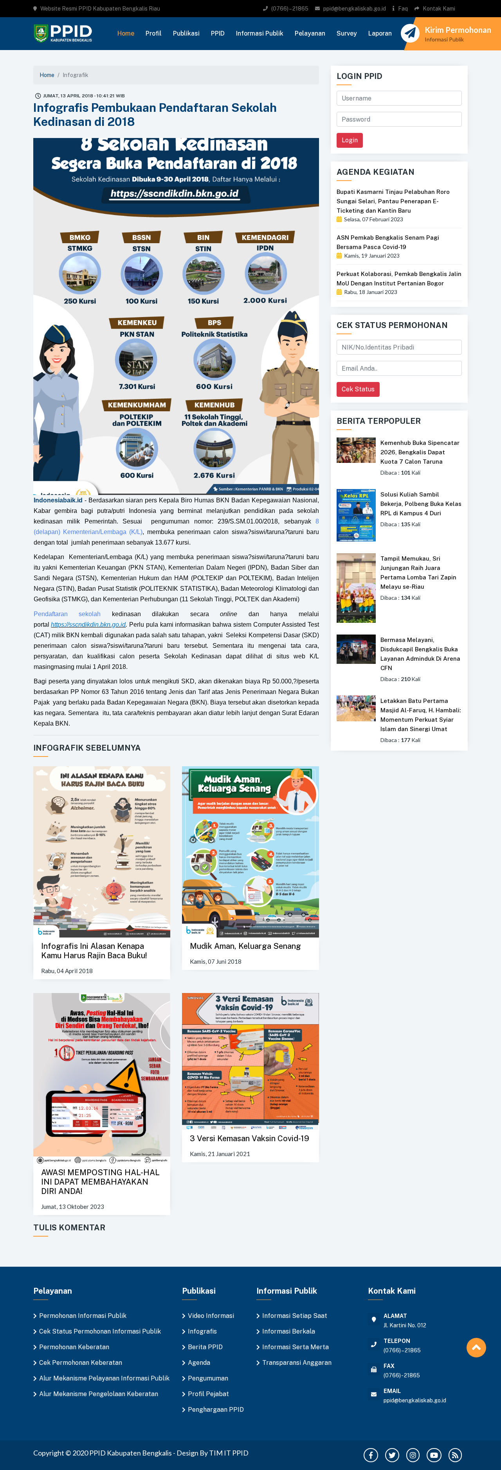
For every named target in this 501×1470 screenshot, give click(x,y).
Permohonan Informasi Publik (82, 1315)
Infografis (202, 1331)
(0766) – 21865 (289, 8)
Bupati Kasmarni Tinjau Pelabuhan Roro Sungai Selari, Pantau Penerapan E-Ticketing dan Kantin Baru (393, 201)
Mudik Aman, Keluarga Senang (245, 946)
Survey (347, 33)
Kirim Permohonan (458, 29)
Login (350, 140)
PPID (218, 33)
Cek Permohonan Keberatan (80, 1362)
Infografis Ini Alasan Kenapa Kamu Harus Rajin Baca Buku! (94, 950)
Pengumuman (208, 1378)
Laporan (380, 33)
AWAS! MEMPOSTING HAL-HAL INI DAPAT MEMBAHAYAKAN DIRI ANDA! (100, 1182)
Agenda (199, 1362)
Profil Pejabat (208, 1394)
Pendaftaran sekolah (67, 614)
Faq (403, 8)
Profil (154, 33)
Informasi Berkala (288, 1331)
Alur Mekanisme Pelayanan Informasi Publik (104, 1378)
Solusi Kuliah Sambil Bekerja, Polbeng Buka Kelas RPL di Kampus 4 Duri (420, 503)
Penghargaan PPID (216, 1409)
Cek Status (358, 389)
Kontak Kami (439, 8)
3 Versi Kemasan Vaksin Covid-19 (249, 1138)
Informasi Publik (259, 33)
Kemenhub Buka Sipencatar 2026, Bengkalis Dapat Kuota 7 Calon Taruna (420, 452)
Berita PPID (205, 1347)
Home (125, 33)
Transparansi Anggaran (297, 1362)
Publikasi (186, 33)
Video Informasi (211, 1315)
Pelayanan (310, 33)
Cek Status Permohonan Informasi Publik (100, 1331)
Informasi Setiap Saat (294, 1315)
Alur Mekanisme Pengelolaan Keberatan (98, 1394)
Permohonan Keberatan (74, 1347)
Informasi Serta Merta (295, 1347)
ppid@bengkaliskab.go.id (354, 8)
